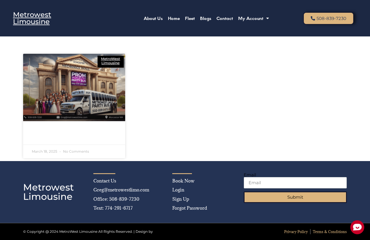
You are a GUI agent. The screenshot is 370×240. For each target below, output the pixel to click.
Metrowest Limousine (32, 18)
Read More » (44, 136)
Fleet (190, 18)
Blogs (205, 18)
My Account (250, 18)
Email (250, 175)
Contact (225, 18)
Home (174, 18)
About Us (153, 18)
